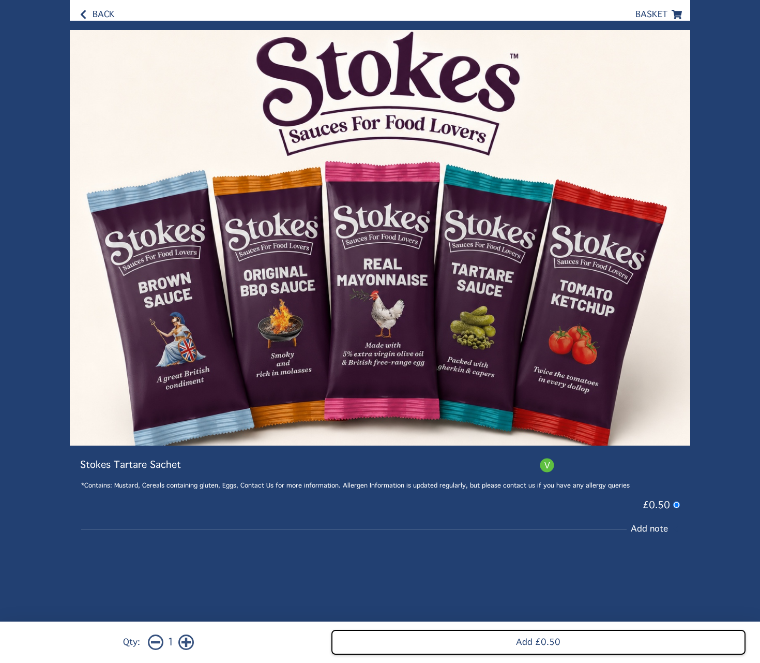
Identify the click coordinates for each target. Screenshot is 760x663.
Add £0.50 (538, 642)
